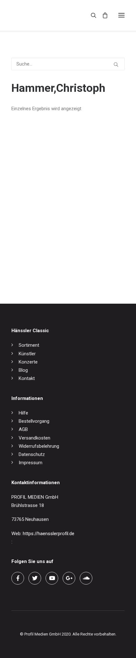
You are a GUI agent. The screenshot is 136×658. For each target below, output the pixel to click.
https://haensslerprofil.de (48, 533)
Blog (23, 370)
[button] (121, 15)
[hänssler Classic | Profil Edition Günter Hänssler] (38, 15)
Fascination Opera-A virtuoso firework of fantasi (61, 269)
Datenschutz (32, 454)
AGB (23, 429)
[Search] (90, 15)
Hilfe (23, 413)
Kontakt (27, 378)
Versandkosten (34, 438)
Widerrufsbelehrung (39, 446)
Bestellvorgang (34, 421)
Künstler (27, 354)
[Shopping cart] (102, 15)
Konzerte (28, 362)
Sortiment (29, 345)
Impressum (30, 462)
